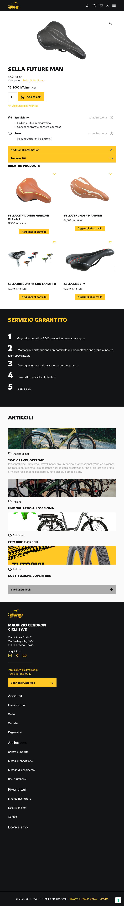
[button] (23, 106)
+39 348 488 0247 (20, 673)
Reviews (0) (18, 158)
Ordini (11, 714)
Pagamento (15, 732)
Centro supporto (18, 751)
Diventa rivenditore (19, 798)
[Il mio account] (107, 6)
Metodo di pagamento (21, 770)
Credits (104, 899)
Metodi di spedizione (20, 761)
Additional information (25, 150)
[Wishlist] (95, 6)
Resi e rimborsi (17, 779)
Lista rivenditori (17, 807)
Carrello (13, 723)
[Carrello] (101, 6)
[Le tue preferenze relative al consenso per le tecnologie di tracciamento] (118, 900)
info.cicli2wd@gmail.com (23, 669)
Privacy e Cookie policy (82, 899)
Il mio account (17, 705)
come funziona (97, 117)
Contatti (12, 816)
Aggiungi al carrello (34, 231)
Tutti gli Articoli (21, 589)
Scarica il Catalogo (23, 682)
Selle (25, 80)
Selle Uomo (37, 80)
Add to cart (34, 96)
